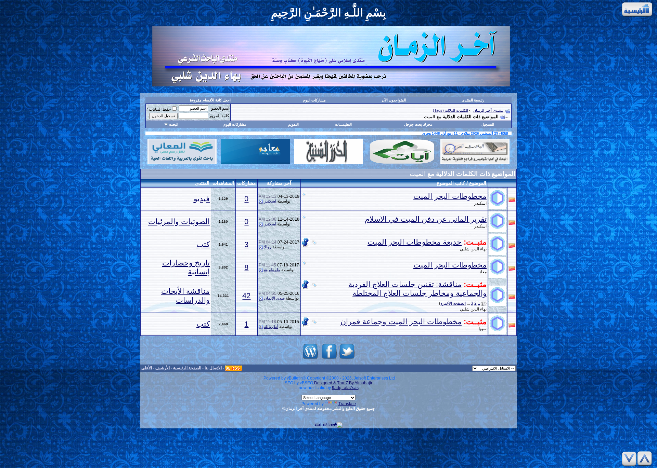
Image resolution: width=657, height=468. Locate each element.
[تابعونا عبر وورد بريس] (310, 359)
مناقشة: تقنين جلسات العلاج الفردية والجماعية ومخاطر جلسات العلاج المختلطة (417, 289)
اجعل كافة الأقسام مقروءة (210, 100)
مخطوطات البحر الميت (450, 196)
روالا (267, 247)
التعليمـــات (343, 124)
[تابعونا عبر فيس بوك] (329, 359)
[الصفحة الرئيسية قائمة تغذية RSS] (233, 368)
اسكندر (270, 201)
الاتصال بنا (213, 368)
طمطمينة (272, 269)
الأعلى (146, 368)
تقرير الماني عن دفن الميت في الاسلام (426, 219)
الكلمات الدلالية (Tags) (450, 110)
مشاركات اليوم (314, 100)
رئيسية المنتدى (473, 100)
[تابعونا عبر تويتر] (347, 359)
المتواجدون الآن (394, 100)
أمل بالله (271, 326)
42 (246, 295)
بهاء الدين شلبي (473, 249)
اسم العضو (220, 108)
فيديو (202, 198)
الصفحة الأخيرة (453, 303)
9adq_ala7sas (345, 387)
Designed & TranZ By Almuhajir (342, 383)
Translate (347, 403)
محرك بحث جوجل (418, 124)
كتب (203, 244)
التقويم (293, 124)
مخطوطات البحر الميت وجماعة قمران (401, 321)
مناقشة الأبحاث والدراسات (185, 295)
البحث (173, 124)
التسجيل (487, 124)
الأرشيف (162, 368)
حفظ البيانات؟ (159, 109)
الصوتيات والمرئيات (179, 221)
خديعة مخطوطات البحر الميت (415, 242)
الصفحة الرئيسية (187, 368)
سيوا (483, 328)
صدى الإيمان (274, 298)
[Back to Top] (645, 458)
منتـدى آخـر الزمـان (488, 110)
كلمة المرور (219, 115)
